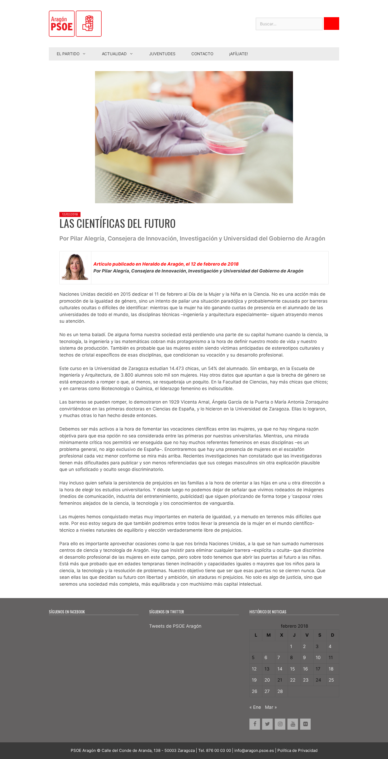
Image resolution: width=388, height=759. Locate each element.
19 (254, 680)
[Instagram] (280, 724)
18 (331, 669)
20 (267, 680)
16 (305, 669)
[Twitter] (267, 724)
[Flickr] (305, 724)
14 (279, 669)
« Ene (255, 707)
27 (267, 691)
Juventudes (162, 53)
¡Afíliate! (238, 53)
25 (331, 680)
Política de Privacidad (297, 750)
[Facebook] (254, 724)
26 (254, 691)
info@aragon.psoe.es (254, 750)
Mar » (271, 707)
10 (318, 657)
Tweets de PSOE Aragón (175, 626)
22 (292, 680)
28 (280, 691)
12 (254, 669)
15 (292, 669)
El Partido (68, 53)
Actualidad (114, 53)
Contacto (202, 53)
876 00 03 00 (218, 750)
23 (306, 680)
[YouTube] (292, 724)
